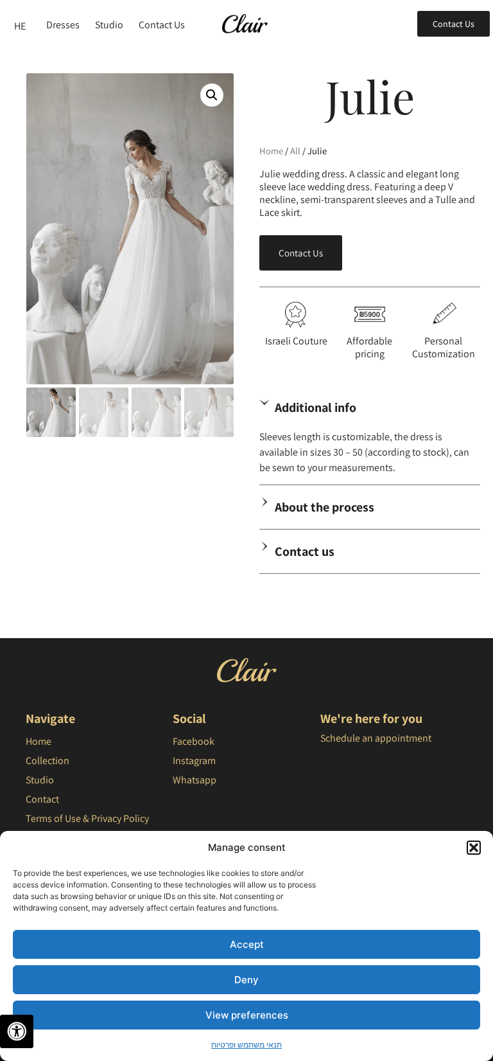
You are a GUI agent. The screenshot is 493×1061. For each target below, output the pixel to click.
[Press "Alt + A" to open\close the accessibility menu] (16, 1031)
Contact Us (162, 24)
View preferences (246, 1015)
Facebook (193, 741)
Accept (247, 944)
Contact (42, 799)
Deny (246, 980)
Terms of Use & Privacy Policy (87, 818)
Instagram (194, 760)
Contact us (304, 551)
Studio (109, 24)
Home (271, 151)
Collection (47, 760)
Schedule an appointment (375, 738)
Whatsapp (194, 780)
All (295, 151)
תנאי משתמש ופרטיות (246, 1044)
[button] (473, 847)
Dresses (63, 24)
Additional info (315, 407)
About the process (324, 507)
